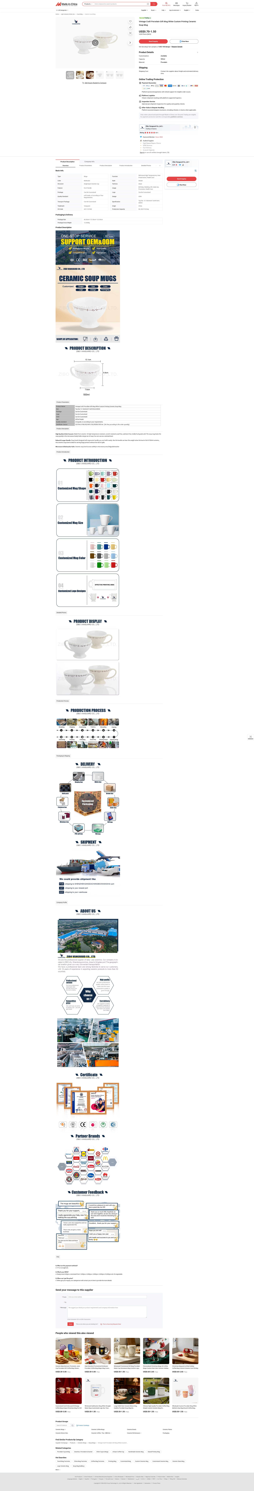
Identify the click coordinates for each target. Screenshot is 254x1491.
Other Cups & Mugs (102, 1452)
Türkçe (165, 1479)
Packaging (166, 1433)
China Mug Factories (80, 1461)
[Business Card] (195, 170)
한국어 (143, 1479)
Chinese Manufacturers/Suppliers (103, 1476)
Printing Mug (112, 1461)
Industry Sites (139, 1476)
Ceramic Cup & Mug (90, 14)
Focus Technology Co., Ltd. (114, 1483)
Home (57, 14)
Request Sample (177, 47)
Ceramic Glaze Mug (178, 1461)
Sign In (142, 152)
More (57, 1470)
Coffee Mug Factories (97, 1461)
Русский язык (109, 1479)
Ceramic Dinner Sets (62, 1433)
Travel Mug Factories (63, 1461)
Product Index (161, 1476)
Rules (197, 10)
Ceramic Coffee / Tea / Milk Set (100, 1433)
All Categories (62, 10)
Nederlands (131, 1479)
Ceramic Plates (167, 1429)
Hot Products (78, 1476)
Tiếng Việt (172, 1479)
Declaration (147, 1483)
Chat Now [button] (185, 41)
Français (101, 1479)
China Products (88, 1476)
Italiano (117, 1479)
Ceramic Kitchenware (133, 1433)
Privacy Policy (156, 1483)
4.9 (173, 165)
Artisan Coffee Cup (118, 1452)
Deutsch (123, 1479)
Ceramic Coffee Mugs (97, 1429)
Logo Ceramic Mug (63, 1466)
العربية (137, 1479)
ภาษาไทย (159, 1479)
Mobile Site (170, 1476)
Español (87, 1479)
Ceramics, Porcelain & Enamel (83, 1452)
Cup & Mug (80, 14)
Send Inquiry (153, 41)
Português (94, 1479)
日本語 (149, 1479)
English (81, 1479)
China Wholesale (118, 1476)
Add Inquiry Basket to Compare (95, 83)
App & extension (174, 10)
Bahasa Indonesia (182, 1479)
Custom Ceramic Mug (141, 1461)
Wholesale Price (130, 1476)
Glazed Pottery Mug (154, 1452)
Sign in (196, 5)
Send (70, 1324)
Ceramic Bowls (131, 1429)
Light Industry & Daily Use (68, 14)
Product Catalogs (83, 1425)
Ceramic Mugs (60, 1429)
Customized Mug (125, 1461)
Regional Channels (150, 1476)
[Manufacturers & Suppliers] (66, 4)
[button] (156, 165)
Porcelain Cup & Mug (63, 1452)
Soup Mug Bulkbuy (78, 1466)
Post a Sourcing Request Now (110, 1324)
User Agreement (138, 1483)
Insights (177, 1476)
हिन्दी (154, 1479)
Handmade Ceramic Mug (136, 1452)
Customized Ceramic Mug (160, 1461)
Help (163, 10)
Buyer (153, 10)
